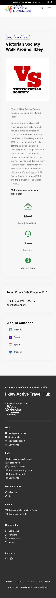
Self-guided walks (17, 433)
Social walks (14, 437)
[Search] (40, 8)
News (21, 2)
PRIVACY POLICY (13, 581)
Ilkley (9, 37)
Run (10, 496)
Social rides (14, 462)
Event (18, 37)
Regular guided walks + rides (22, 510)
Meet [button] (28, 216)
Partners (12, 534)
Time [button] (28, 243)
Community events (17, 514)
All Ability (12, 492)
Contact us (13, 530)
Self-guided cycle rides (20, 459)
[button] (48, 2)
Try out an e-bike (16, 466)
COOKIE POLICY (30, 581)
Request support (16, 440)
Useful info (13, 444)
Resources (29, 2)
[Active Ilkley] (18, 8)
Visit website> (28, 268)
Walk (26, 37)
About (15, 2)
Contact (38, 2)
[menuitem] (15, 2)
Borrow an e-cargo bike (20, 470)
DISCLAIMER (44, 581)
